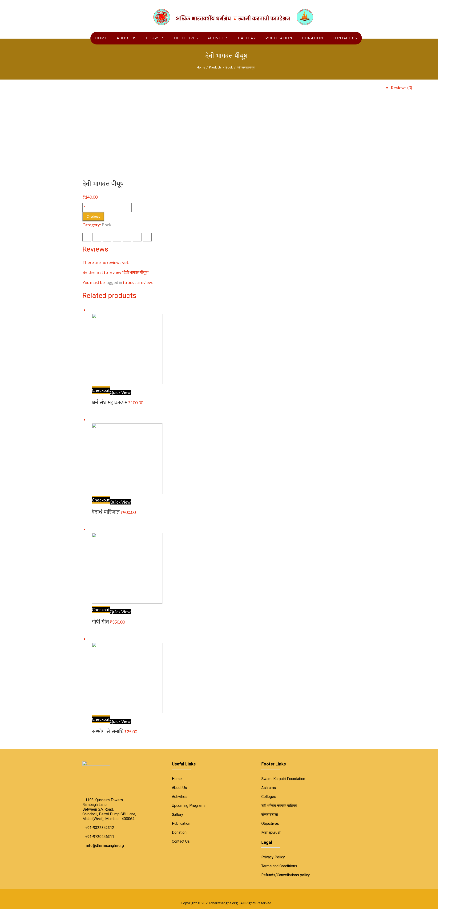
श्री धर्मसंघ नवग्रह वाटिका (279, 805)
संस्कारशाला (269, 814)
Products (215, 67)
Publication (181, 823)
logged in (113, 282)
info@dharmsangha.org (105, 845)
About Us (179, 787)
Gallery (177, 814)
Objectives (270, 823)
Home (201, 67)
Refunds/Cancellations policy (285, 875)
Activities (179, 796)
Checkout (93, 216)
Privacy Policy (273, 857)
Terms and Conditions (279, 866)
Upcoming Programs (189, 805)
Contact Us (181, 841)
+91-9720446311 (99, 836)
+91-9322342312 (99, 827)
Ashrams (268, 787)
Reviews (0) (401, 87)
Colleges (268, 796)
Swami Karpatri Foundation (283, 779)
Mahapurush (271, 832)
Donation (179, 832)
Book (229, 67)
